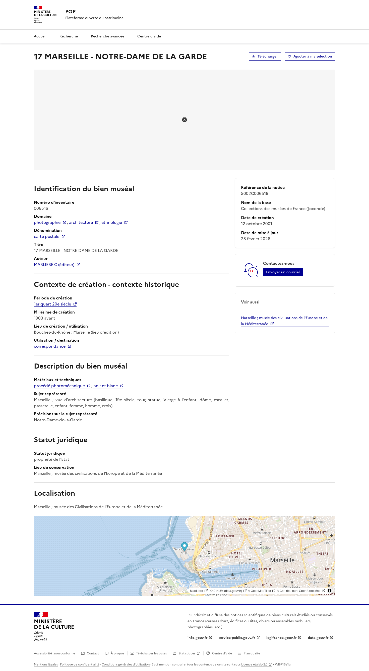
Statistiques (186, 653)
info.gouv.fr (198, 637)
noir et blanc (105, 386)
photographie (47, 222)
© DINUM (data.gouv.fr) (226, 590)
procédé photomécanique (59, 386)
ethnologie (111, 222)
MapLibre (196, 590)
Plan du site (252, 653)
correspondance (50, 346)
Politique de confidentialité (79, 664)
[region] (184, 556)
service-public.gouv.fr (237, 637)
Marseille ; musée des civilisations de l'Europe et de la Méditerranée (284, 321)
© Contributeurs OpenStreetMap (299, 590)
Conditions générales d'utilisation (126, 664)
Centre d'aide (149, 36)
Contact (93, 653)
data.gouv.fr (318, 637)
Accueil (40, 36)
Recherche (68, 36)
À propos (117, 653)
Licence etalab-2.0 (254, 664)
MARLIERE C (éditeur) (54, 265)
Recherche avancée (107, 36)
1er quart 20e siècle (52, 304)
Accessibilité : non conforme (54, 653)
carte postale (46, 236)
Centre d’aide (222, 653)
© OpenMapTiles (259, 590)
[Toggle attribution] (330, 591)
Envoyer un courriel (283, 272)
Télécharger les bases (151, 653)
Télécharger (268, 56)
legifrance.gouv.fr (281, 637)
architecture (81, 222)
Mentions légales (46, 664)
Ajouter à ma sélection (312, 56)
